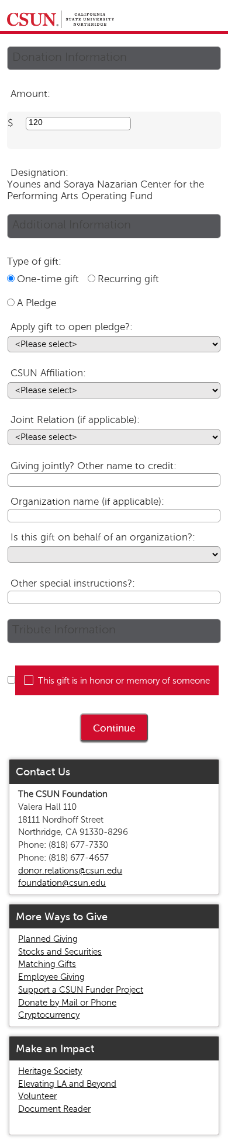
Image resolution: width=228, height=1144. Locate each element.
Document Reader (54, 1109)
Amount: (30, 93)
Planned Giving (48, 939)
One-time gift (48, 279)
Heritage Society (50, 1071)
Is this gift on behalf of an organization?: (103, 537)
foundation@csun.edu (62, 883)
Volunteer (37, 1096)
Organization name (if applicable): (87, 501)
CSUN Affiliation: (48, 373)
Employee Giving (51, 977)
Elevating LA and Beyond (67, 1083)
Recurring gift (128, 279)
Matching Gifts (47, 964)
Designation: (39, 172)
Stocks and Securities (60, 951)
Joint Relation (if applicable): (75, 419)
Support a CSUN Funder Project (80, 989)
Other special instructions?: (73, 583)
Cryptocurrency (49, 1015)
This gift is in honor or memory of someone (124, 680)
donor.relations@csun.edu (70, 870)
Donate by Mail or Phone (67, 1002)
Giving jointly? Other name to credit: (94, 466)
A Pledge (36, 302)
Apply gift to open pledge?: (72, 326)
